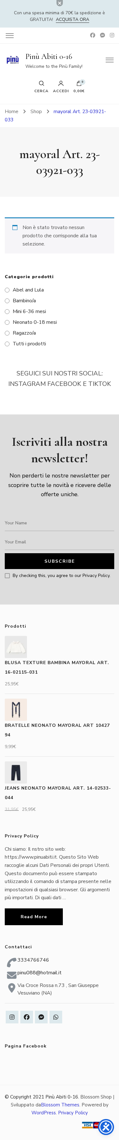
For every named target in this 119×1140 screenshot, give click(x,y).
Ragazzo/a (24, 333)
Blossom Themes (60, 1105)
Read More (34, 917)
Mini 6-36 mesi (29, 311)
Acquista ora (72, 19)
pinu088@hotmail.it (39, 972)
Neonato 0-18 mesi (35, 322)
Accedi (61, 90)
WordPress (43, 1113)
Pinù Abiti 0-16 (48, 56)
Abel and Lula (28, 289)
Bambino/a (24, 300)
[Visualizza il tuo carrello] (79, 85)
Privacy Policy (73, 1113)
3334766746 (33, 960)
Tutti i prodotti (29, 343)
